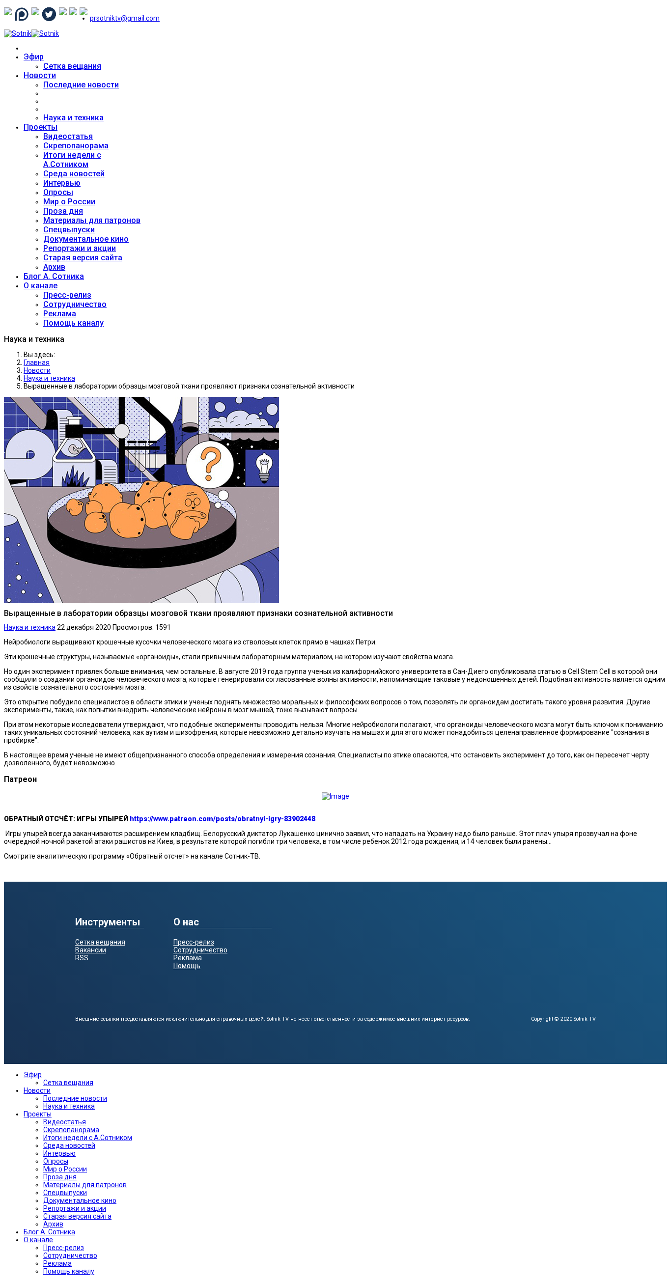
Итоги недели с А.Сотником (72, 159)
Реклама (59, 313)
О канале (40, 285)
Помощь (186, 966)
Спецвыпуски (69, 229)
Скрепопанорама (76, 145)
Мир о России (69, 201)
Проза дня (63, 211)
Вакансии (90, 950)
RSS (81, 958)
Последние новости (81, 84)
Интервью (62, 183)
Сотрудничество (75, 304)
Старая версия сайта (82, 257)
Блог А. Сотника (54, 276)
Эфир (34, 56)
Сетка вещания (72, 66)
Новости (40, 75)
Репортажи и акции (79, 248)
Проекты (40, 127)
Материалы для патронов (91, 220)
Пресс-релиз (67, 295)
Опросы (58, 192)
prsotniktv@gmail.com (125, 18)
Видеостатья (68, 136)
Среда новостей (74, 173)
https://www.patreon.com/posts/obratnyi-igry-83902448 (222, 819)
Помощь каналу (73, 323)
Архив (54, 267)
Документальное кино (86, 239)
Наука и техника (73, 117)
